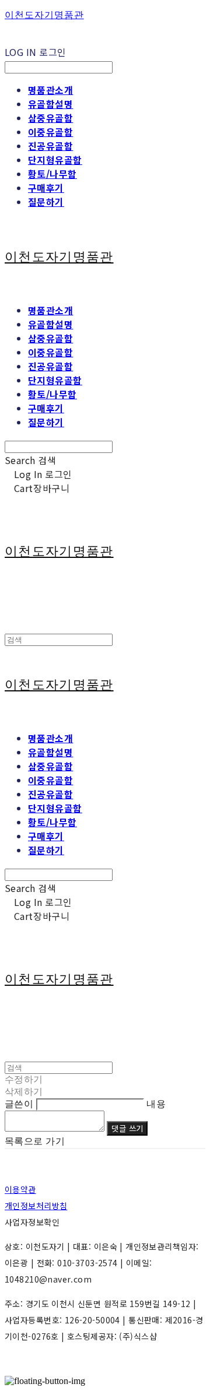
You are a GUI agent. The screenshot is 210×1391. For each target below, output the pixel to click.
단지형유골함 (55, 160)
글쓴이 (19, 1104)
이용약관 (20, 1189)
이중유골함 (50, 132)
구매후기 (46, 188)
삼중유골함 (50, 118)
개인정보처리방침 (36, 1205)
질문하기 (46, 202)
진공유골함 (50, 146)
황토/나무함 (52, 174)
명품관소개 (50, 90)
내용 (156, 1104)
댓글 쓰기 (127, 1128)
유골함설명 (50, 104)
